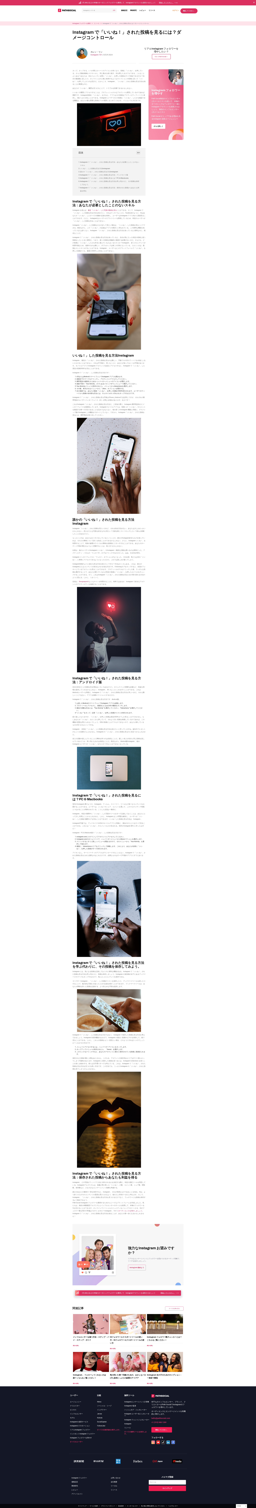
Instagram (127, 1424)
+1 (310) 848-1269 (158, 1422)
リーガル (114, 1486)
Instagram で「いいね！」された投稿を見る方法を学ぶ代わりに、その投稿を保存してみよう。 (109, 182)
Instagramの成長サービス (79, 1422)
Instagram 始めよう (137, 1267)
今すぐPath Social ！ (161, 56)
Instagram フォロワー (79, 1478)
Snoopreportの (84, 581)
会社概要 (114, 1482)
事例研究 (133, 10)
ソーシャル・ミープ (104, 1406)
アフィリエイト (77, 1494)
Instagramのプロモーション (80, 1426)
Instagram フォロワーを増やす (81, 1438)
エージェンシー (75, 1402)
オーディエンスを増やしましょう (130, 1211)
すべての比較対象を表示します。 (109, 1430)
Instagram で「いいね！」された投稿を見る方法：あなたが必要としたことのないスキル (109, 163)
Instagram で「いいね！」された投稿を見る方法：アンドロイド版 (104, 175)
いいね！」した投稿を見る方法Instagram (95, 168)
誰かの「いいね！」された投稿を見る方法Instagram (99, 172)
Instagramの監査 (130, 1406)
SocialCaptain (102, 1422)
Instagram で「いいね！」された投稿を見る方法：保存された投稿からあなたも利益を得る (109, 189)
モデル (72, 1418)
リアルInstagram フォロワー (80, 1430)
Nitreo (99, 1402)
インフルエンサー (76, 1414)
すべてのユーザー (76, 1442)
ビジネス (73, 1410)
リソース (152, 10)
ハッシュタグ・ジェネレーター (135, 1410)
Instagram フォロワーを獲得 (81, 23)
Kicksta (99, 1418)
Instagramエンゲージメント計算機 (136, 1402)
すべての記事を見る (174, 1308)
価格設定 (124, 10)
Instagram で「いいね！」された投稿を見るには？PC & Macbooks (104, 178)
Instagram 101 (96, 55)
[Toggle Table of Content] (137, 152)
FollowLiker (101, 1426)
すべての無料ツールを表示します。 (135, 1433)
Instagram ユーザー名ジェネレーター (136, 1415)
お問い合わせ (115, 1478)
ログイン (175, 10)
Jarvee (99, 1414)
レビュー (143, 10)
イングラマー (102, 1410)
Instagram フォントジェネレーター (136, 1420)
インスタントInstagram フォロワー (82, 1434)
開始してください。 (189, 11)
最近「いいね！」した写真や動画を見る (102, 210)
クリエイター (75, 1406)
